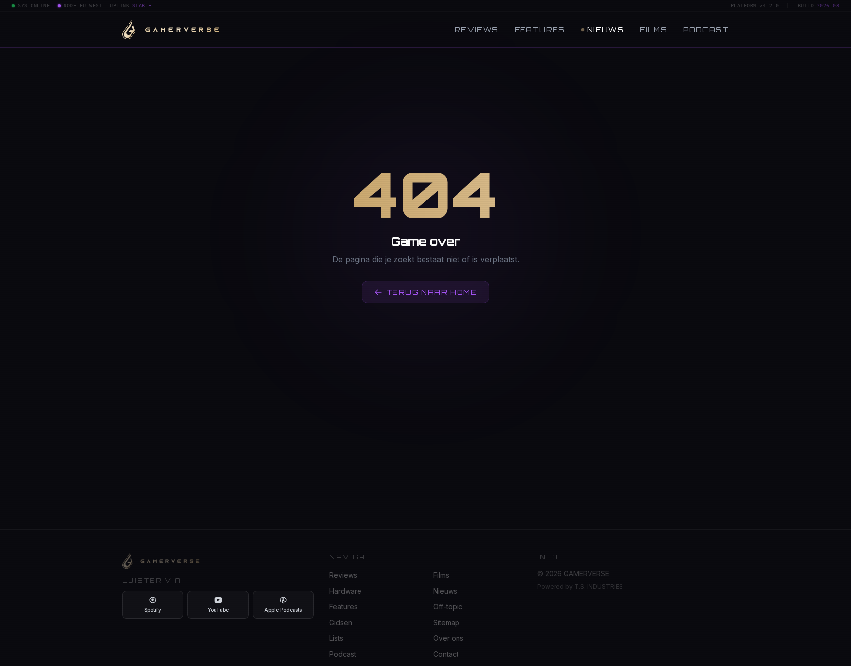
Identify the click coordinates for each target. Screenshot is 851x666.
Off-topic (447, 606)
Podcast (706, 29)
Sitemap (446, 622)
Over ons (448, 638)
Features (540, 29)
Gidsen (340, 622)
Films (653, 29)
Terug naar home (431, 292)
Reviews (477, 29)
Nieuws (605, 29)
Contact (445, 654)
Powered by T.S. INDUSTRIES (580, 586)
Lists (336, 638)
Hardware (345, 591)
